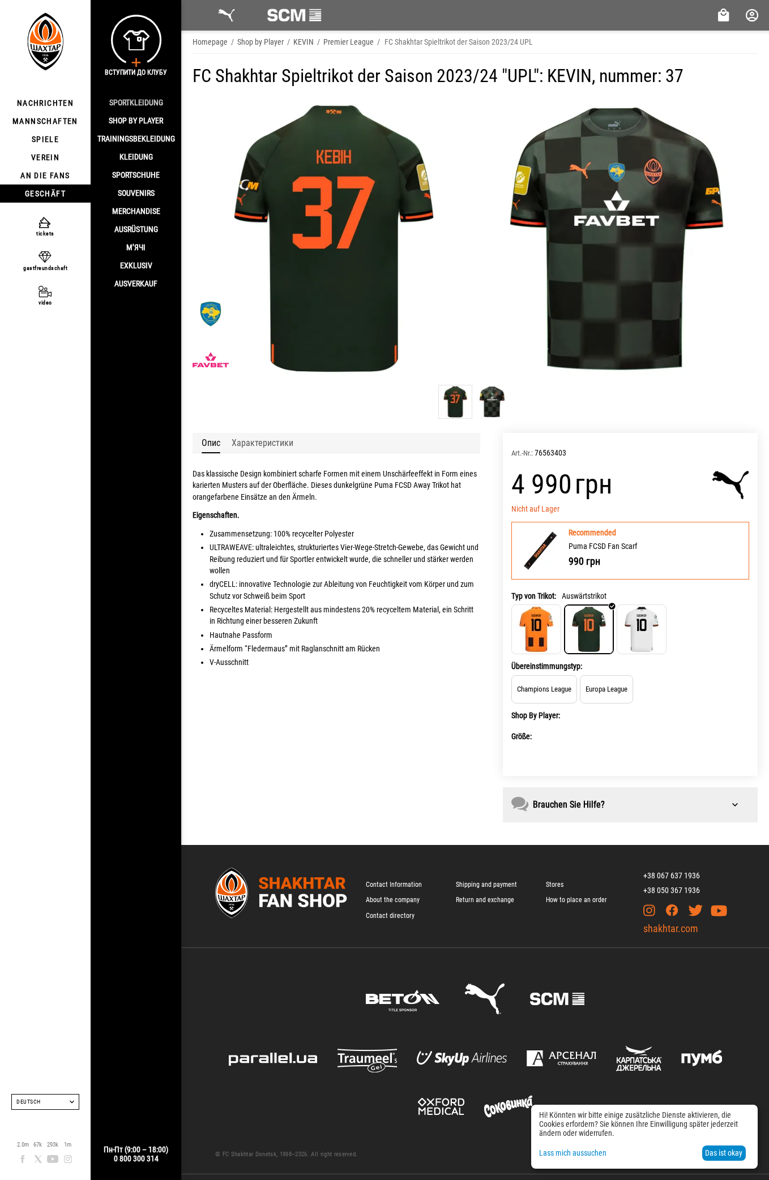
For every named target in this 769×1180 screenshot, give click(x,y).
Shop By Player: (535, 715)
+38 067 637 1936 (671, 875)
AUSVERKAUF (135, 283)
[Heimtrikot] (536, 629)
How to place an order (576, 900)
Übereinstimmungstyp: (546, 666)
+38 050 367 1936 (671, 890)
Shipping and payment (486, 885)
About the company (393, 900)
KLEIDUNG (136, 156)
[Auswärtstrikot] (589, 629)
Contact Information (394, 885)
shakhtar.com (670, 928)
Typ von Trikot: (533, 595)
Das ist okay (723, 1152)
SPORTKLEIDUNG (136, 102)
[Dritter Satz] (642, 629)
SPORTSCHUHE (136, 174)
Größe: (521, 736)
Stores (554, 885)
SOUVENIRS (136, 193)
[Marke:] (730, 485)
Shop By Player (136, 120)
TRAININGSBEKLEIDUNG (136, 138)
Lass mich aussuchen (572, 1152)
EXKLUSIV (136, 265)
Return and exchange (485, 900)
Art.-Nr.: (522, 453)
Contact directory (390, 916)
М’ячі (136, 247)
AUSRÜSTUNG (136, 229)
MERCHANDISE (136, 211)
